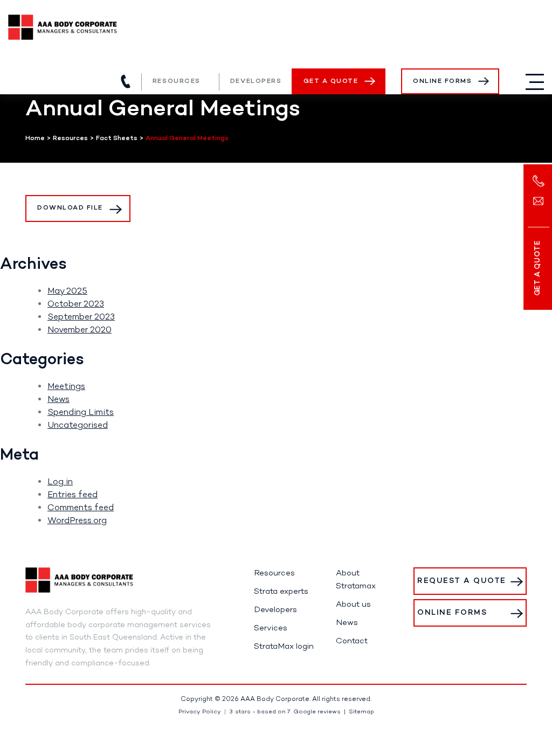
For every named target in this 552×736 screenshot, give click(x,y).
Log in (60, 482)
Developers (256, 81)
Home (35, 138)
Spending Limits (80, 413)
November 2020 (79, 330)
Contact (352, 641)
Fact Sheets (116, 138)
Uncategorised (77, 426)
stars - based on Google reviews (285, 712)
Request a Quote (461, 581)
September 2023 (81, 317)
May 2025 (67, 291)
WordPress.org (77, 521)
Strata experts (281, 591)
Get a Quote (330, 81)
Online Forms (442, 81)
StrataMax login (284, 646)
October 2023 (75, 304)
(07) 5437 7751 (125, 81)
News (58, 400)
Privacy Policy (199, 712)
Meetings (66, 387)
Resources (177, 81)
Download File (70, 208)
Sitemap (361, 712)
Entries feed (72, 495)
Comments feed (80, 508)
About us (353, 604)
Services (270, 628)
